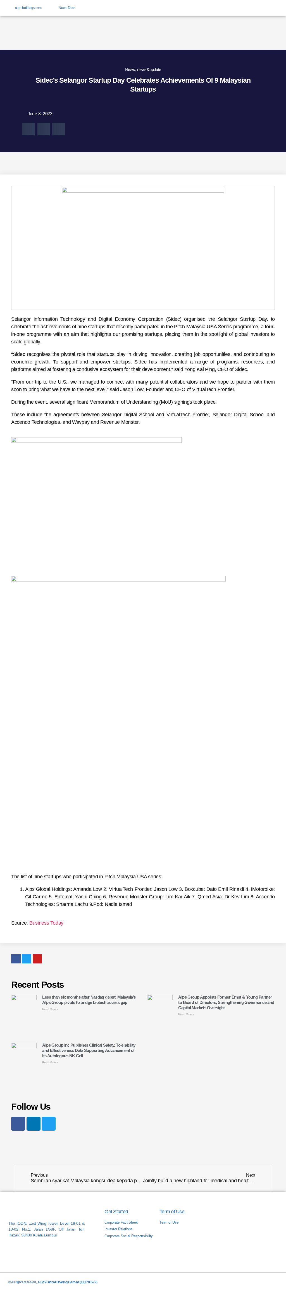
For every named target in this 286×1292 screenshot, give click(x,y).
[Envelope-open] (274, 8)
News (130, 69)
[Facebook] (18, 1124)
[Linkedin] (264, 8)
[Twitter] (49, 1124)
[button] (28, 129)
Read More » (50, 1009)
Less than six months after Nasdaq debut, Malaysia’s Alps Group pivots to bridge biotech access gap (88, 1000)
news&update (149, 69)
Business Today (46, 923)
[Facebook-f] (246, 8)
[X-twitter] (255, 8)
